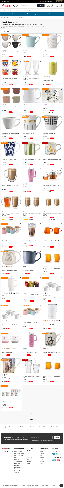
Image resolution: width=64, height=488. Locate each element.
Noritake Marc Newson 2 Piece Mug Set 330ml (32, 106)
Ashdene (4, 269)
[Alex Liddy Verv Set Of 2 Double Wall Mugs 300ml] (52, 229)
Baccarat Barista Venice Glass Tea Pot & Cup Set (52, 186)
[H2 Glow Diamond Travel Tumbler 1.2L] (32, 174)
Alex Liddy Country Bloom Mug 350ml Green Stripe (31, 160)
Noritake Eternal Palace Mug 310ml (50, 51)
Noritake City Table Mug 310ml (49, 133)
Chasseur (4, 239)
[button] (32, 419)
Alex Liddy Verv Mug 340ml (28, 270)
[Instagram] (5, 451)
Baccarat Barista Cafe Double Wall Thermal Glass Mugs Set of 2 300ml (10, 186)
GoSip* (44, 79)
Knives (16, 10)
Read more (3, 27)
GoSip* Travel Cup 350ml (48, 80)
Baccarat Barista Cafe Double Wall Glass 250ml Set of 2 (52, 214)
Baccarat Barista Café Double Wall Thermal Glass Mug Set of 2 (10, 214)
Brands (55, 10)
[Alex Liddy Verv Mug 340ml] (32, 257)
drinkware (28, 26)
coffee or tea (37, 24)
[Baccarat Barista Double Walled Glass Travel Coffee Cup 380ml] (32, 229)
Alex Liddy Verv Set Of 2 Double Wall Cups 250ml (51, 377)
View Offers (59, 1)
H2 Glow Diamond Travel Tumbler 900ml (31, 352)
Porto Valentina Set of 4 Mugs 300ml (9, 78)
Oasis (3, 295)
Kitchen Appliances (29, 10)
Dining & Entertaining (39, 10)
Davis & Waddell (26, 76)
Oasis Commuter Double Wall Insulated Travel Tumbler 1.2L (11, 298)
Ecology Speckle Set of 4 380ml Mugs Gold (10, 51)
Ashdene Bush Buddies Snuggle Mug (9, 270)
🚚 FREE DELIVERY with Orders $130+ (45, 2)
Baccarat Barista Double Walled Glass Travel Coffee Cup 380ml (31, 241)
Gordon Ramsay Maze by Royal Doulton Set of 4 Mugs (52, 298)
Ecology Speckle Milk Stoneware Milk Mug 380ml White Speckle (10, 134)
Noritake (25, 52)
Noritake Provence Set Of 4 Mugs (29, 54)
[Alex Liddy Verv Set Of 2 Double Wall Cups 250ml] (52, 365)
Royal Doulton (46, 295)
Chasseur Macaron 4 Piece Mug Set (9, 240)
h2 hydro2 (25, 186)
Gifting (51, 10)
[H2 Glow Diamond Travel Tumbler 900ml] (32, 339)
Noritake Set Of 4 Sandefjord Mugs (9, 159)
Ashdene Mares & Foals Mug (7, 378)
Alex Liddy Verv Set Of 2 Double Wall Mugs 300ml (52, 241)
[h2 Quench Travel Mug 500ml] (52, 311)
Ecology (4, 50)
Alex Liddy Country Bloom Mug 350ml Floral (52, 159)
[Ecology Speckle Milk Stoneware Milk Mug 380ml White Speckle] (11, 122)
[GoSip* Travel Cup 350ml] (52, 67)
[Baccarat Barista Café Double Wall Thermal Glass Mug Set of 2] (11, 202)
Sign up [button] (57, 437)
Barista (3, 184)
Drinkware (16, 17)
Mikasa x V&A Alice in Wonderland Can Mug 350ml (52, 353)
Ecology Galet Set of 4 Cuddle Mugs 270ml (10, 106)
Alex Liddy (25, 158)
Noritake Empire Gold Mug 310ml (29, 133)
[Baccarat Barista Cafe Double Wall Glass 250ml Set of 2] (52, 202)
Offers (7, 10)
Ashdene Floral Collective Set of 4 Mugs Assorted (10, 404)
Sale (59, 10)
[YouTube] (12, 451)
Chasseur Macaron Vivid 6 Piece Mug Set (31, 294)
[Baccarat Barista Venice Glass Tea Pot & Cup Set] (52, 174)
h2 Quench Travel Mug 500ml (49, 324)
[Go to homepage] (10, 5)
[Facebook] (2, 451)
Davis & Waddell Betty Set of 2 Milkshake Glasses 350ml (31, 79)
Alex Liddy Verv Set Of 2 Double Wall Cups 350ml (51, 269)
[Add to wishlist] (20, 35)
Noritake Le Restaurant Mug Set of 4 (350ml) (52, 106)
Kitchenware (21, 10)
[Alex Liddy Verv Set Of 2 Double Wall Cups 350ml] (52, 257)
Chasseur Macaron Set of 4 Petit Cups (30, 322)
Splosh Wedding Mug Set (7, 352)
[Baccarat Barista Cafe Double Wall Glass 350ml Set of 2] (32, 202)
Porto (3, 76)
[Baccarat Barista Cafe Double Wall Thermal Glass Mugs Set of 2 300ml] (11, 174)
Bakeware (47, 10)
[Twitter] (9, 451)
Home (2, 17)
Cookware (12, 10)
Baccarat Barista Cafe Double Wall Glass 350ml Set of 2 (32, 214)
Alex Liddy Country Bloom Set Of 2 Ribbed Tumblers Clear (31, 377)
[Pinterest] (7, 451)
